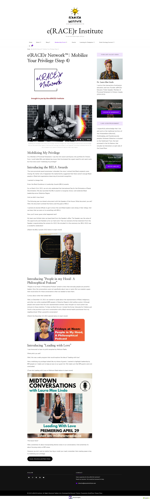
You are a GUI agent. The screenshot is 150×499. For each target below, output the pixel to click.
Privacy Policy (98, 493)
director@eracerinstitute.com (87, 483)
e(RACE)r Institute (75, 30)
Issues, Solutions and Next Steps (39, 459)
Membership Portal (60, 42)
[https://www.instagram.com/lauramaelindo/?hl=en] (32, 477)
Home (30, 42)
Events (74, 42)
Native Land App (113, 166)
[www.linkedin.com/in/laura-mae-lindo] (36, 477)
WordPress (91, 493)
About (38, 42)
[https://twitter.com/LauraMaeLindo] (39, 477)
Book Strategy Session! (106, 42)
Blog (47, 42)
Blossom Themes (75, 493)
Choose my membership (111, 112)
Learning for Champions (86, 42)
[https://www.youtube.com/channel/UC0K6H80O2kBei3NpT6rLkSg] (43, 477)
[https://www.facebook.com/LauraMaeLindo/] (28, 477)
